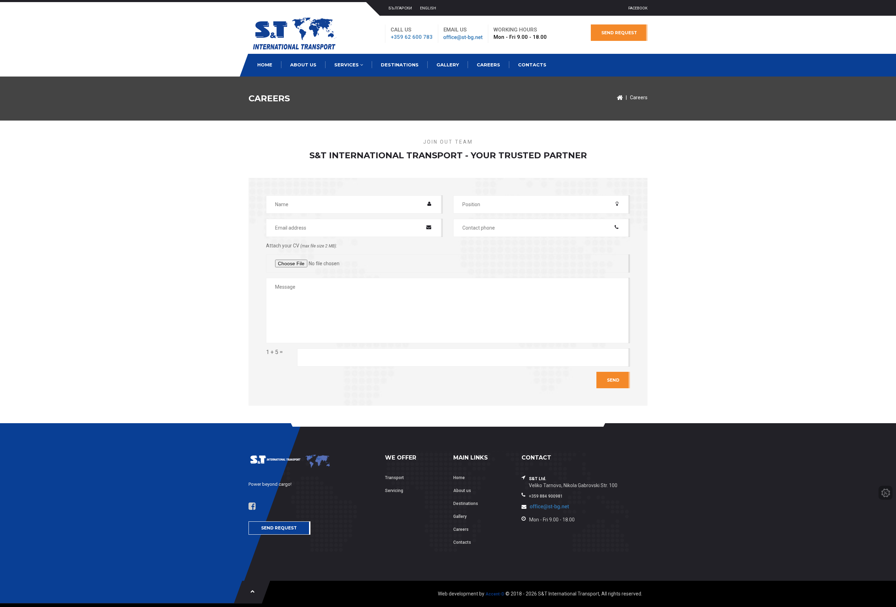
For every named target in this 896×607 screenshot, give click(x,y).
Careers (488, 64)
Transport (394, 477)
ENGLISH (428, 8)
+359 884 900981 (546, 496)
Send (613, 380)
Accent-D (494, 594)
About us (303, 64)
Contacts (532, 64)
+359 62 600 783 (412, 37)
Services (347, 64)
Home (264, 64)
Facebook (638, 8)
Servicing (394, 490)
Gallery (447, 64)
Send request (619, 32)
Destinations (400, 64)
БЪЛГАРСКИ (400, 8)
